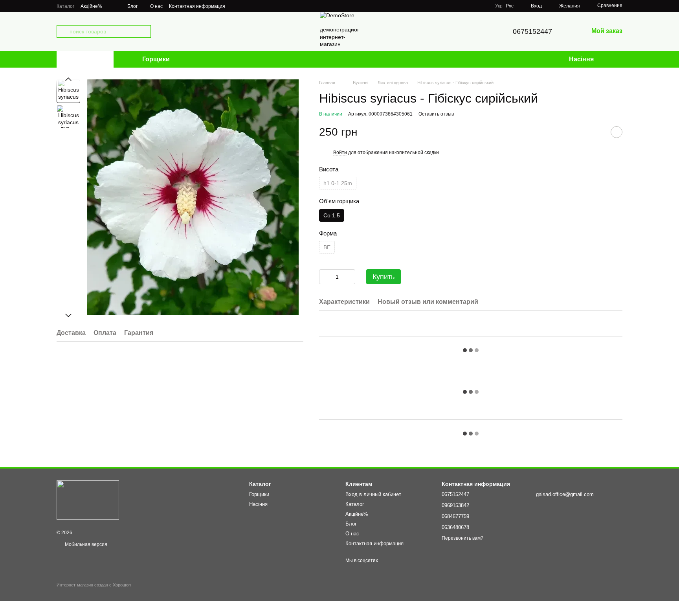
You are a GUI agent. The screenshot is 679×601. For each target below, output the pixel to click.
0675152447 (532, 31)
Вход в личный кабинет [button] (373, 494)
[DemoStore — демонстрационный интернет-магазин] (88, 499)
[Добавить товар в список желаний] (616, 132)
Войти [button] (340, 152)
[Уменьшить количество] (324, 277)
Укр (499, 6)
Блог (132, 6)
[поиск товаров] (63, 31)
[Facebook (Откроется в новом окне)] (245, 6)
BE (326, 247)
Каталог (65, 6)
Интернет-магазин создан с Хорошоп (94, 585)
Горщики (156, 59)
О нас (156, 6)
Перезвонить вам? (462, 538)
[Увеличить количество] (349, 277)
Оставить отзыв (436, 114)
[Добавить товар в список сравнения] (597, 132)
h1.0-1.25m (337, 183)
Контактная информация (197, 6)
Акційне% (91, 6)
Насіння (581, 59)
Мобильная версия (85, 544)
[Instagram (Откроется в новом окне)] (236, 6)
